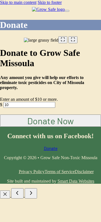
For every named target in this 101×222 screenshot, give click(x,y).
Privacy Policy (32, 171)
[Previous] (17, 193)
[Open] (67, 11)
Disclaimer (84, 171)
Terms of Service (60, 171)
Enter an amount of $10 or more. (29, 99)
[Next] (31, 193)
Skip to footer (50, 2)
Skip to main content (18, 2)
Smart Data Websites (76, 181)
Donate (51, 148)
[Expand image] (62, 39)
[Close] (5, 194)
